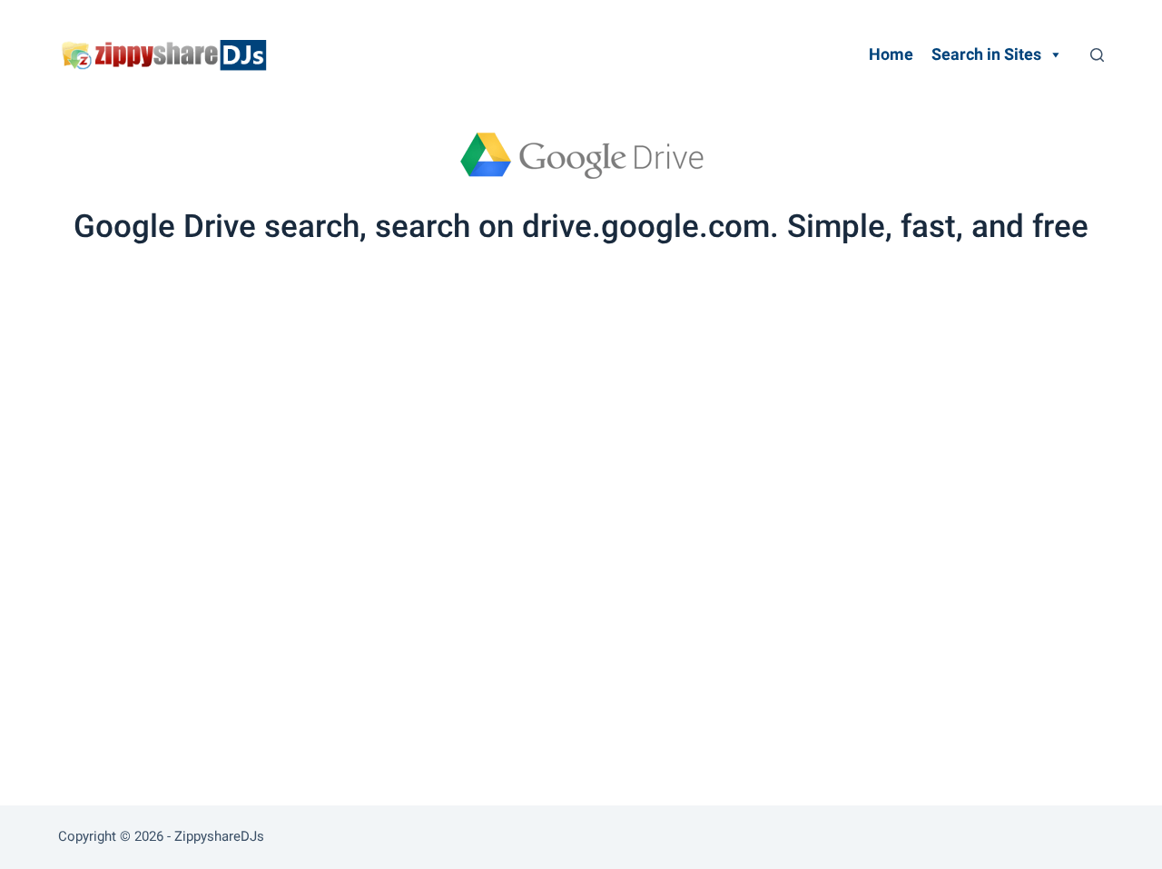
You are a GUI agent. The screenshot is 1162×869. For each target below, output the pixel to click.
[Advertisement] (581, 388)
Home (891, 54)
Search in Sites (986, 54)
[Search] (1097, 55)
